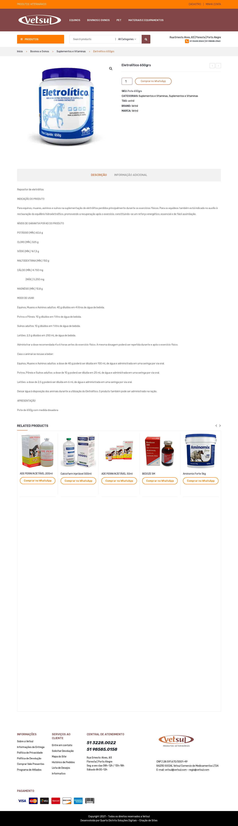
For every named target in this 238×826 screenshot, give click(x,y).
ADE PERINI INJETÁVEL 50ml (117, 473)
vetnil (131, 100)
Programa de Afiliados (29, 769)
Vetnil (135, 105)
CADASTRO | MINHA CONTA (205, 4)
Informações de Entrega (30, 747)
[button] (111, 68)
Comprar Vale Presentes (30, 764)
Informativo (59, 773)
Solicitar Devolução (63, 751)
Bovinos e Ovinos (39, 51)
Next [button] (220, 426)
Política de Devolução (29, 758)
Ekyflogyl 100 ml (212, 66)
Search (146, 39)
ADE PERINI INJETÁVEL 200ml (36, 473)
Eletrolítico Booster (218, 66)
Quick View (53, 436)
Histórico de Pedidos (63, 762)
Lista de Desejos (61, 767)
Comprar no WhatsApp (153, 81)
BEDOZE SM (148, 473)
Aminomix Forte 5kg (194, 473)
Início (20, 51)
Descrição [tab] (99, 175)
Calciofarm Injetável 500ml (76, 473)
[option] (37, 571)
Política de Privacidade (30, 752)
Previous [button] (216, 426)
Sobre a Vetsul (25, 741)
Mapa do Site (59, 756)
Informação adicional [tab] (130, 175)
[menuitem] (74, 20)
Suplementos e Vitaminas (71, 51)
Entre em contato (62, 745)
